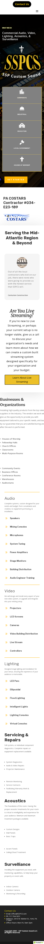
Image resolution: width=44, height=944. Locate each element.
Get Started (16, 180)
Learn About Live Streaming (22, 379)
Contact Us (22, 4)
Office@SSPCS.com (19, 914)
